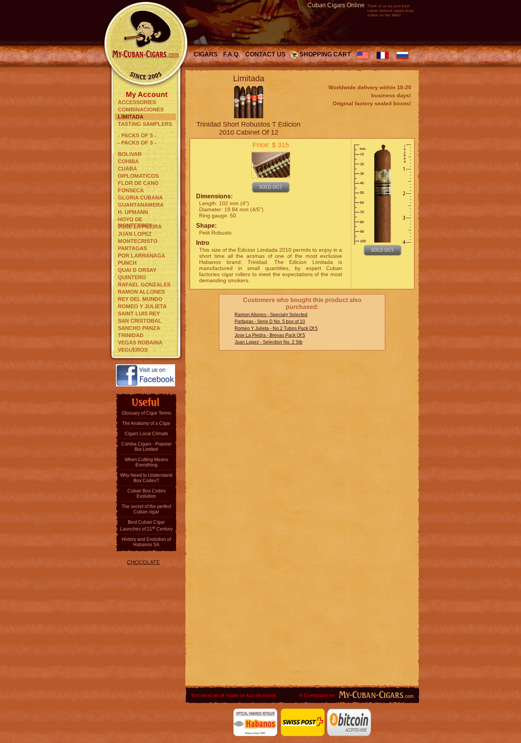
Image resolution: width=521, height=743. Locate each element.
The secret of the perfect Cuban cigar (146, 509)
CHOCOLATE (143, 562)
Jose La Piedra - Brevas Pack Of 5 (270, 335)
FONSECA (131, 190)
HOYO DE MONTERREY (135, 219)
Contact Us (265, 54)
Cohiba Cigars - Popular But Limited (146, 446)
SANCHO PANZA (139, 328)
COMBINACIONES (141, 109)
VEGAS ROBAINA (140, 342)
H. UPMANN (133, 212)
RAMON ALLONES (141, 292)
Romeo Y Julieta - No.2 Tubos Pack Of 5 (276, 328)
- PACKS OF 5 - (137, 135)
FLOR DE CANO (138, 183)
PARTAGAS (132, 248)
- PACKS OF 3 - (137, 143)
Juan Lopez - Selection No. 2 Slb (268, 342)
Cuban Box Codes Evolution (146, 493)
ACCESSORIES (137, 102)
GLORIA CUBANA (140, 198)
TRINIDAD (130, 335)
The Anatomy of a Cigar (146, 423)
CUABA (127, 169)
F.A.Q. (231, 54)
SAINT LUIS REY (139, 313)
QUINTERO (132, 277)
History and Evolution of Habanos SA (146, 542)
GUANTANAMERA (141, 205)
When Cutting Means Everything (146, 462)
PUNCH (127, 263)
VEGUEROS (133, 350)
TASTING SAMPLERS (145, 124)
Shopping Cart (325, 54)
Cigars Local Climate (146, 433)
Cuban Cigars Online (336, 5)
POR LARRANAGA (141, 255)
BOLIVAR (130, 154)
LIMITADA (130, 117)
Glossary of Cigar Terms (146, 413)
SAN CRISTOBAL (140, 321)
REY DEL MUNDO (140, 299)
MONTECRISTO (138, 241)
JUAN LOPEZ (135, 234)
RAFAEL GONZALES (144, 284)
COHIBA (128, 161)
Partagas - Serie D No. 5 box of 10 (270, 321)
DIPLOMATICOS (138, 176)
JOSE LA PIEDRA (140, 227)
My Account (146, 93)
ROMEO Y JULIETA (142, 306)
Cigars (206, 54)
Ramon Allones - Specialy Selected (271, 314)
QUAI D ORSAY (137, 270)
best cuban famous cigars (388, 8)
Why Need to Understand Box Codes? (146, 478)
